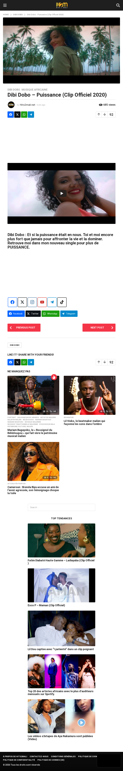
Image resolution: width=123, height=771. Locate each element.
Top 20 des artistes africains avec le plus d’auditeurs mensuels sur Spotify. (60, 693)
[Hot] (54, 377)
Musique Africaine (35, 89)
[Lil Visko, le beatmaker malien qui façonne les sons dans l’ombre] (90, 395)
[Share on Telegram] (31, 114)
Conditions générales (63, 756)
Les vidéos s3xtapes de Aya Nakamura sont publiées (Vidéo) (60, 738)
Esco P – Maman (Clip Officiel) (46, 605)
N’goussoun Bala (47, 424)
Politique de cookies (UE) (51, 760)
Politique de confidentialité (19, 760)
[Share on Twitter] (17, 114)
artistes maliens (48, 417)
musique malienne (33, 422)
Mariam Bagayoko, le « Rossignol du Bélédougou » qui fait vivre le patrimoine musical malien (32, 433)
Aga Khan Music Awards (28, 417)
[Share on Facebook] (11, 114)
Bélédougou (28, 420)
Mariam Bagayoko (15, 422)
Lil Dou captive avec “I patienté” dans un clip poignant (61, 649)
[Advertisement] (62, 142)
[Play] (61, 193)
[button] (5, 5)
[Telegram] (52, 302)
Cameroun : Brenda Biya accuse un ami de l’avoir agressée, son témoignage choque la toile (33, 490)
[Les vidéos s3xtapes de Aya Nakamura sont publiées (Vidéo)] (61, 716)
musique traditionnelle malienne (23, 424)
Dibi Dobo (14, 89)
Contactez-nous (39, 756)
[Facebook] (12, 302)
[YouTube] (42, 302)
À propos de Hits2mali (15, 756)
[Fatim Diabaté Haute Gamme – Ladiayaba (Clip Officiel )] (61, 540)
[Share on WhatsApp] (24, 114)
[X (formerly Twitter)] (22, 302)
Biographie (69, 417)
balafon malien (14, 420)
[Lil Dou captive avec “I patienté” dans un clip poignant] (61, 628)
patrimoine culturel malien (20, 426)
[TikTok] (62, 302)
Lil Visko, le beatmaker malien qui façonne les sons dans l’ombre (84, 422)
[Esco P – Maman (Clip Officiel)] (61, 585)
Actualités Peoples (17, 484)
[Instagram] (32, 302)
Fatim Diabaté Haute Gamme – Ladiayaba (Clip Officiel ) (61, 562)
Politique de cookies (89, 756)
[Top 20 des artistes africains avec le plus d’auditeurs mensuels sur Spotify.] (61, 671)
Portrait (12, 417)
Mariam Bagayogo (43, 420)
